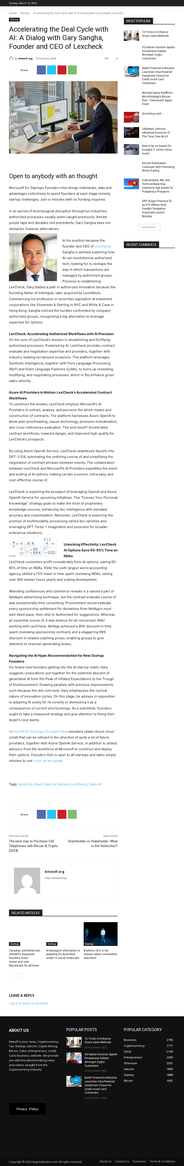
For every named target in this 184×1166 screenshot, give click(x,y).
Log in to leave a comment (28, 1003)
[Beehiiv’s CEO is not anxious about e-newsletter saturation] (101, 934)
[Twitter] (160, 3)
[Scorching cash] (131, 117)
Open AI (95, 784)
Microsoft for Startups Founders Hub (38, 731)
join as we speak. (49, 761)
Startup (25, 13)
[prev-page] (12, 976)
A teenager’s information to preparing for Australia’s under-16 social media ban (63, 954)
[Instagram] (153, 3)
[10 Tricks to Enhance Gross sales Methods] (131, 35)
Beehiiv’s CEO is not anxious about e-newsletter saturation (100, 954)
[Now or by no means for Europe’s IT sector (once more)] (131, 149)
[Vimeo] (166, 3)
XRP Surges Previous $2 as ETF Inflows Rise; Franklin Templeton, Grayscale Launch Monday (157, 208)
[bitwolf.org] (12, 58)
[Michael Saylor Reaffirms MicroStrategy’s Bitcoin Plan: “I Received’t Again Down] (131, 96)
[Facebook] (147, 3)
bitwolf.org (25, 58)
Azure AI (25, 784)
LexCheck (102, 246)
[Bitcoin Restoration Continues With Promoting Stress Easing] (131, 166)
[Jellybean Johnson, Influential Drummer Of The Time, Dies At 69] (131, 132)
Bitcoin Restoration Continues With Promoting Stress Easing (158, 167)
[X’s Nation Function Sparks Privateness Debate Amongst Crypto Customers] (131, 51)
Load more (148, 227)
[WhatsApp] (72, 69)
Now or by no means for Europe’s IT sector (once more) (157, 149)
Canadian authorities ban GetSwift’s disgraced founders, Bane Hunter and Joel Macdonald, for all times (24, 958)
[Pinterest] (61, 69)
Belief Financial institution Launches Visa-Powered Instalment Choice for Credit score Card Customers (158, 76)
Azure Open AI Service (52, 784)
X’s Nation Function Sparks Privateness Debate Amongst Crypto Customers (158, 53)
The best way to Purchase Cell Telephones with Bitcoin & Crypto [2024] (33, 846)
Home (13, 13)
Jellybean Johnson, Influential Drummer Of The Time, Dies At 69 (156, 132)
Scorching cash (152, 113)
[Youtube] (172, 3)
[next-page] (19, 976)
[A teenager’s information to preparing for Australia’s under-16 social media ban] (63, 934)
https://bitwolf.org (55, 878)
